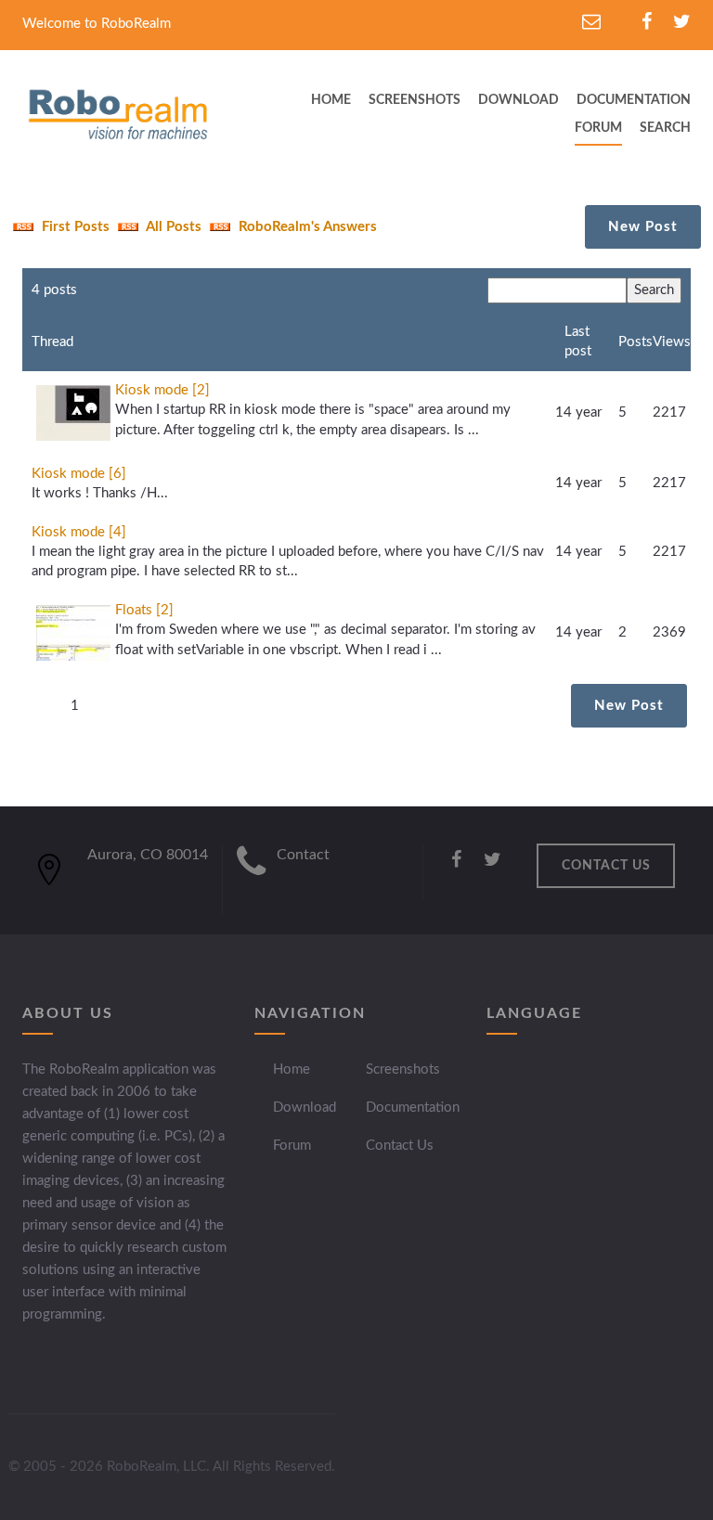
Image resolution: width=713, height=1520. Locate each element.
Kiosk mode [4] (79, 532)
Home (291, 1069)
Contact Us (400, 1146)
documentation (634, 100)
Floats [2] (144, 610)
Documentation (413, 1107)
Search (665, 128)
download (518, 100)
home (331, 100)
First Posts (74, 227)
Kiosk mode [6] (79, 474)
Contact (303, 854)
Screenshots (403, 1069)
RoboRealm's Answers (306, 227)
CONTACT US (606, 865)
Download (304, 1107)
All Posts (172, 227)
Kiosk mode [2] (162, 390)
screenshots (414, 100)
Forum (598, 128)
